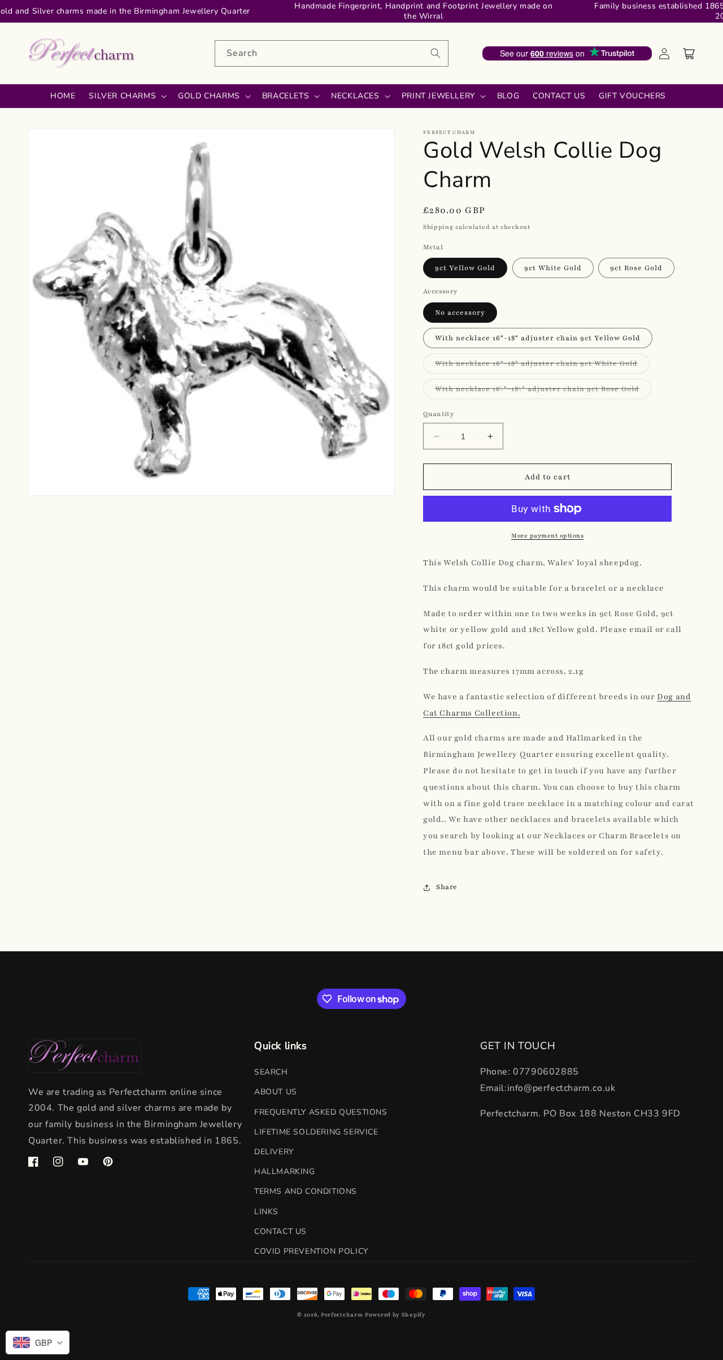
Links (266, 1211)
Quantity (438, 413)
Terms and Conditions (305, 1191)
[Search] (435, 53)
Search (271, 1072)
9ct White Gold (553, 267)
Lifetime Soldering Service (316, 1132)
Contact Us (280, 1231)
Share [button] (447, 886)
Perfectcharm (342, 1314)
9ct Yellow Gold (465, 267)
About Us (275, 1091)
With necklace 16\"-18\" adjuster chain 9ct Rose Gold (543, 391)
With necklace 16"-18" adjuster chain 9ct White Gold (542, 366)
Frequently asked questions (320, 1112)
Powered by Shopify (395, 1314)
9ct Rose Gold (636, 267)
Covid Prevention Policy (311, 1251)
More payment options (547, 535)
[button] (689, 53)
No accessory (460, 312)
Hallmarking (284, 1171)
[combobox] (331, 53)
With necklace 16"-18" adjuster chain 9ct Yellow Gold (538, 338)
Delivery (274, 1151)
